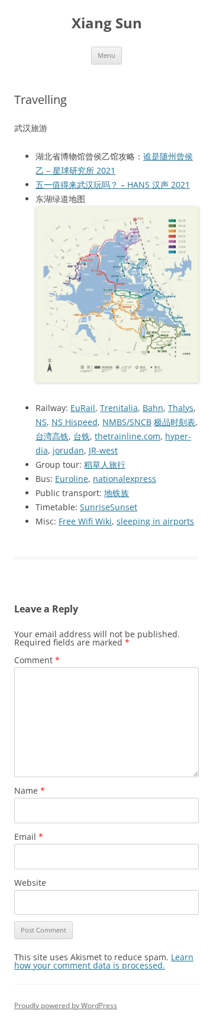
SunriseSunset (108, 507)
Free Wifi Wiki (85, 521)
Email (28, 836)
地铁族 (116, 492)
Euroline (71, 478)
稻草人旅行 (104, 464)
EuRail (82, 407)
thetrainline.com (127, 436)
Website (30, 882)
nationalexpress (124, 478)
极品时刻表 (174, 422)
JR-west (103, 450)
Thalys (180, 407)
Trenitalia (119, 407)
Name (29, 790)
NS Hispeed (74, 422)
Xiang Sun (107, 23)
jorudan (68, 450)
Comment (37, 660)
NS (41, 422)
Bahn (153, 407)
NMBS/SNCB (126, 422)
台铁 (81, 436)
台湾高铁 (52, 436)
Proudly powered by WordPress (65, 1005)
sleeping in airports (155, 521)
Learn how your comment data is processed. (103, 961)
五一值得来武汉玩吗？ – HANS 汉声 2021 (113, 184)
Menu (106, 55)
